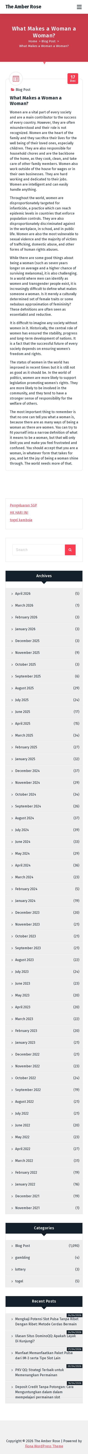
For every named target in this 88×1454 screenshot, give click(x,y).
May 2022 (22, 1137)
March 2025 (24, 735)
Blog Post (48, 41)
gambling (22, 1258)
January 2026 (25, 629)
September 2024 (28, 806)
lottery (20, 1269)
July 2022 (22, 1113)
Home (32, 41)
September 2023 (28, 948)
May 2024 (22, 853)
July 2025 (22, 700)
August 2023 (24, 960)
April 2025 (22, 724)
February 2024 (26, 889)
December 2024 (27, 771)
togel (19, 1281)
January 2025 (25, 759)
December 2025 (27, 641)
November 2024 (27, 783)
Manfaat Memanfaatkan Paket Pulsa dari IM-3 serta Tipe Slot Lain (44, 1355)
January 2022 (25, 1184)
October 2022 (25, 1078)
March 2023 (24, 1019)
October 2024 (25, 794)
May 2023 (22, 995)
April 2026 (23, 594)
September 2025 (28, 676)
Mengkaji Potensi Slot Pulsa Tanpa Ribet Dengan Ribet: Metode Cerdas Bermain (46, 1321)
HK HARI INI (19, 513)
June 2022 (22, 1125)
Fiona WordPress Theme (44, 1446)
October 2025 (25, 664)
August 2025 (24, 688)
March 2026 (24, 605)
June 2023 (22, 983)
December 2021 (27, 1196)
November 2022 (27, 1066)
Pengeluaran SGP (23, 505)
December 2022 (27, 1054)
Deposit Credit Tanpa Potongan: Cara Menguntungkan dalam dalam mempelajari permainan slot (44, 1392)
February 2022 (26, 1172)
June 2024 (22, 842)
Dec (73, 79)
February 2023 (26, 1031)
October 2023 (25, 936)
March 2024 (24, 877)
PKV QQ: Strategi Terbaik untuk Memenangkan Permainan (39, 1372)
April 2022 (22, 1149)
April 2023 (22, 1007)
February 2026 (26, 617)
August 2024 (24, 818)
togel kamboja (21, 520)
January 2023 (25, 1043)
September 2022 (28, 1090)
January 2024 (25, 901)
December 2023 (27, 913)
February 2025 (26, 747)
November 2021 (27, 1208)
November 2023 (27, 924)
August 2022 (24, 1102)
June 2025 (22, 712)
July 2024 (22, 830)
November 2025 (27, 653)
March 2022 (24, 1161)
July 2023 (22, 972)
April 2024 (23, 865)
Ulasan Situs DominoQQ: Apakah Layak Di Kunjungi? (45, 1338)
